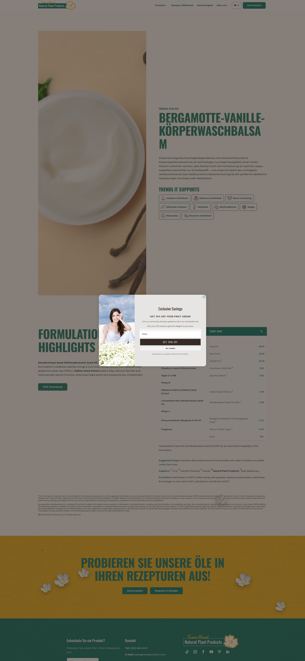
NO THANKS (170, 348)
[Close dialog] (204, 297)
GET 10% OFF (170, 342)
